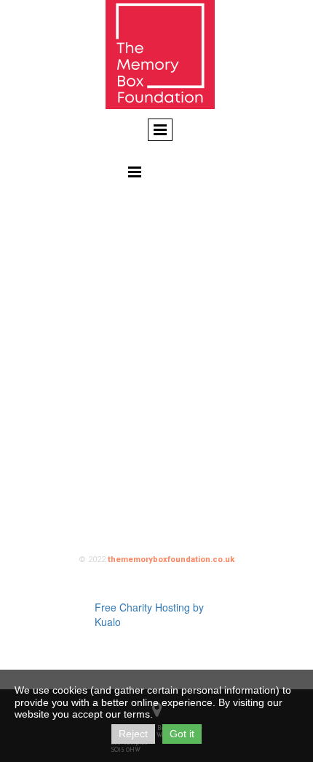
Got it (182, 733)
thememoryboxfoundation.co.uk (171, 559)
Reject (133, 733)
